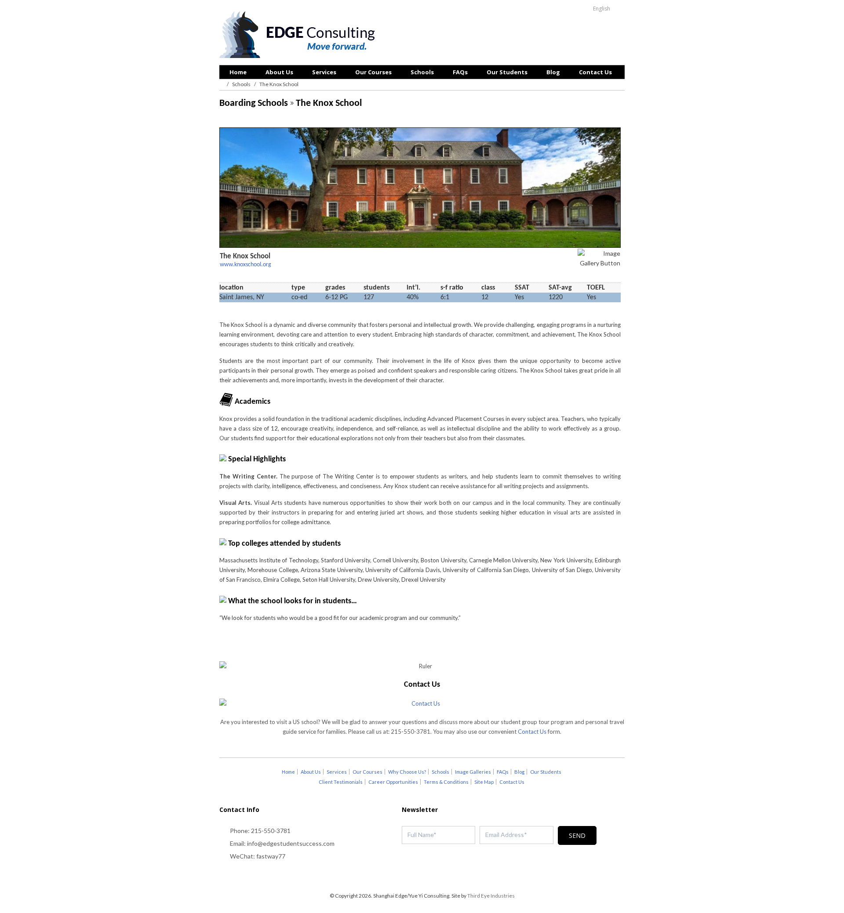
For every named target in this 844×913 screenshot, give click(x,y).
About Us (279, 72)
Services (324, 72)
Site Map (484, 782)
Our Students (507, 72)
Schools (422, 72)
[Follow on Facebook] (422, 876)
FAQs (460, 72)
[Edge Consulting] (299, 35)
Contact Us (595, 72)
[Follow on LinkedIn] (440, 876)
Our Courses (373, 72)
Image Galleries (473, 772)
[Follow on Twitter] (404, 876)
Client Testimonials (341, 782)
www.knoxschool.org (245, 264)
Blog (553, 72)
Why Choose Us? (407, 772)
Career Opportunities (393, 782)
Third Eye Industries (491, 895)
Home (238, 72)
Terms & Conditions (446, 782)
